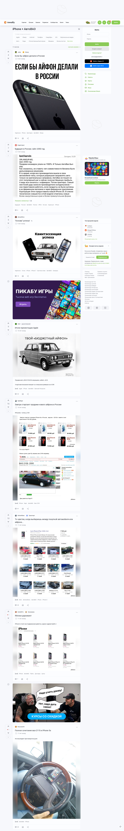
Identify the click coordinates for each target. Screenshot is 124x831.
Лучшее (31, 22)
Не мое (45, 205)
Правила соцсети (102, 271)
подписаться (102, 257)
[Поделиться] (27, 138)
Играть (97, 183)
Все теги (70, 41)
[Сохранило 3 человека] (22, 210)
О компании (100, 275)
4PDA (40, 205)
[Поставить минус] (8, 58)
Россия (23, 205)
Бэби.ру (87, 303)
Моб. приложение (89, 277)
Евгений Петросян (39, 388)
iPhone (24, 133)
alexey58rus (21, 217)
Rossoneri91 (21, 726)
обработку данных (97, 263)
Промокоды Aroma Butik (91, 289)
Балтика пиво (41, 270)
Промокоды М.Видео (90, 285)
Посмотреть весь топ (91, 239)
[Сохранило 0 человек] (22, 138)
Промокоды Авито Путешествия (94, 297)
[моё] (16, 388)
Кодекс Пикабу (89, 273)
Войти (116, 22)
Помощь (87, 271)
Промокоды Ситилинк (91, 295)
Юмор (41, 133)
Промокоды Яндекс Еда (91, 293)
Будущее (17, 205)
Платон (35, 205)
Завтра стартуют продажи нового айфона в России (38, 404)
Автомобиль (26, 599)
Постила (87, 299)
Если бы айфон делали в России (30, 56)
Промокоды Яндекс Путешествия (94, 291)
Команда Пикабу (89, 275)
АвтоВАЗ (36, 133)
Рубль (32, 673)
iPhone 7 (33, 270)
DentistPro (21, 612)
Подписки (45, 22)
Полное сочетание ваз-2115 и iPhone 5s (33, 730)
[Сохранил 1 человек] (22, 276)
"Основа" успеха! (22, 221)
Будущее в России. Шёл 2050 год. (30, 149)
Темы (67, 22)
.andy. (19, 52)
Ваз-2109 (37, 503)
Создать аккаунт (97, 49)
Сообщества (54, 22)
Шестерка (29, 133)
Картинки (18, 133)
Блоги (61, 22)
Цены (43, 673)
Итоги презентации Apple (26, 328)
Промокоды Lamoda (90, 283)
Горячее (24, 22)
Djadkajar (20, 401)
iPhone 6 (45, 599)
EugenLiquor (21, 145)
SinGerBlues (21, 515)
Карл (25, 503)
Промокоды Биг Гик (90, 282)
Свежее (38, 22)
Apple (20, 388)
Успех (23, 270)
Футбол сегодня (89, 301)
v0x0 (19, 324)
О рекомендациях (102, 273)
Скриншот (51, 205)
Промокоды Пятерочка (91, 287)
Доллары (37, 673)
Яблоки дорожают (23, 616)
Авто (20, 599)
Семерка (55, 270)
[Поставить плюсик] (8, 51)
